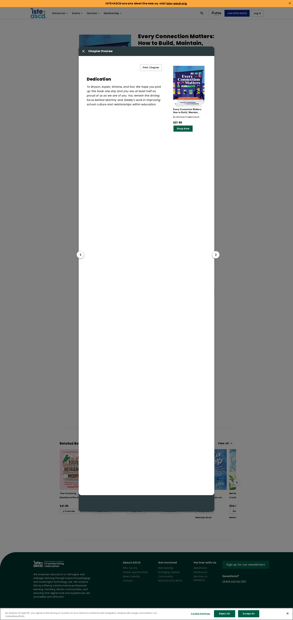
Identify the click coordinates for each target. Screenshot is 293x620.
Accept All (248, 613)
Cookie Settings (200, 613)
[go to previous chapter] (80, 255)
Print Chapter (151, 67)
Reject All (224, 613)
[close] (289, 3)
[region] (146, 614)
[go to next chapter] (216, 255)
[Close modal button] (83, 51)
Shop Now (183, 128)
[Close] (287, 613)
